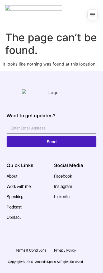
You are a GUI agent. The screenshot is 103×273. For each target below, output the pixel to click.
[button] (92, 15)
